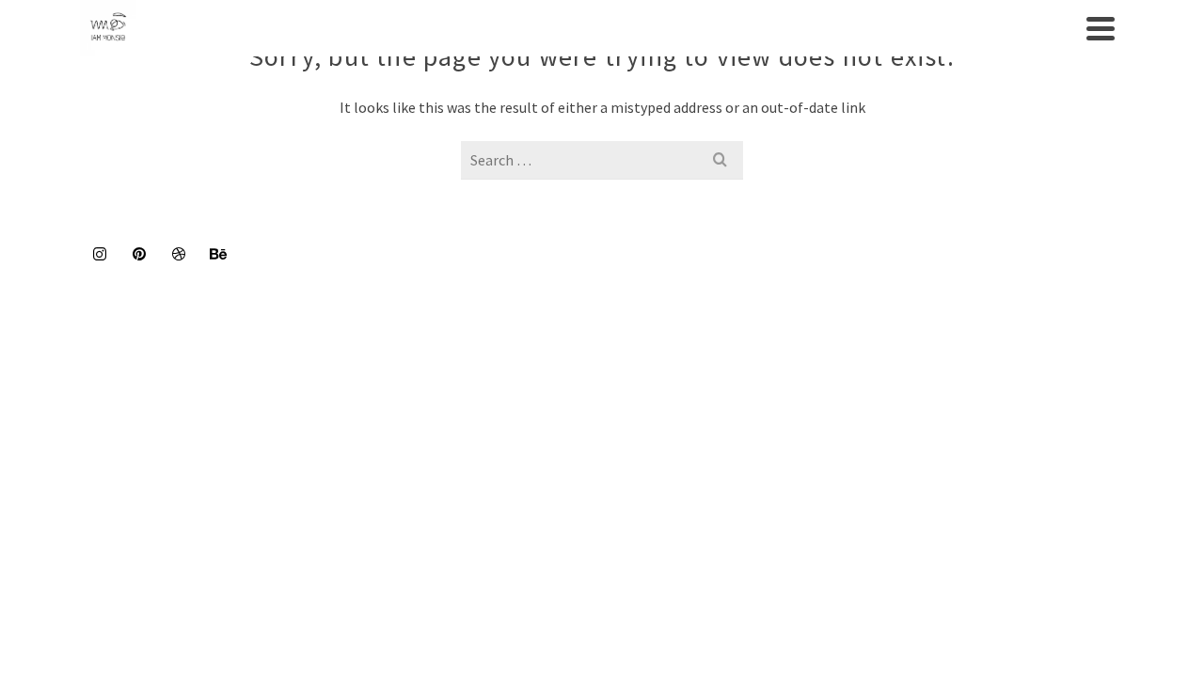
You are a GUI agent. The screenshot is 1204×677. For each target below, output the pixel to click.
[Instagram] (100, 253)
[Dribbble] (179, 253)
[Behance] (218, 253)
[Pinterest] (139, 253)
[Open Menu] (1100, 28)
